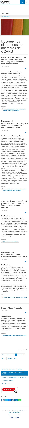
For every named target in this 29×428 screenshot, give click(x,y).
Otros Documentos (7, 384)
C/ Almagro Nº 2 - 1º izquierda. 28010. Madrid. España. (18, 411)
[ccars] (5, 2)
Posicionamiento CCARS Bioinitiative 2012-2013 (15, 297)
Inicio (3, 355)
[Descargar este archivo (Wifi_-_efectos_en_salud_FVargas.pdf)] (2, 241)
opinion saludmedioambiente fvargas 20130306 (14, 335)
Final (15, 358)
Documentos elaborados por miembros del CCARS (13, 373)
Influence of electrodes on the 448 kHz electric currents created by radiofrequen (14, 109)
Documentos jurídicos (7, 380)
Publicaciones (5, 16)
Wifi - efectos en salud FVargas (10, 241)
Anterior (9, 355)
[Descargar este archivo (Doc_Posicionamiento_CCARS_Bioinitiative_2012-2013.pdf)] (2, 297)
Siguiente (9, 358)
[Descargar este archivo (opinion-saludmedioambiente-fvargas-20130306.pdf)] (2, 335)
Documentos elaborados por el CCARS (12, 369)
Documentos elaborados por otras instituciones (14, 377)
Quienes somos (11, 415)
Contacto (19, 415)
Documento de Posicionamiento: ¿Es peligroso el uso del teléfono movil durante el (15, 189)
